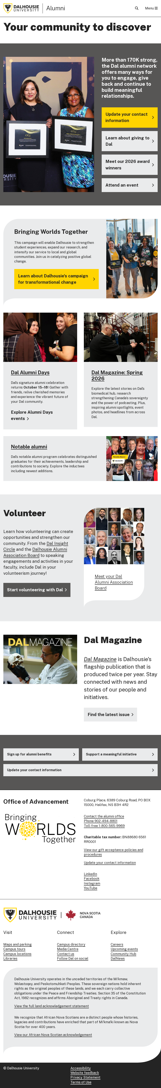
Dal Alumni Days (30, 372)
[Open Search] (136, 8)
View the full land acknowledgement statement (51, 1006)
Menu (150, 8)
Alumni (55, 8)
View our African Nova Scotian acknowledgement (53, 1035)
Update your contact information (110, 863)
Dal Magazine (100, 659)
